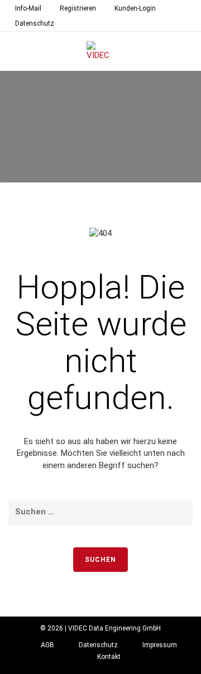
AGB (47, 645)
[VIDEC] (100, 51)
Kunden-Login (135, 8)
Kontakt (109, 657)
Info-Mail (28, 8)
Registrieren (78, 8)
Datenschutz (34, 23)
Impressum (159, 645)
